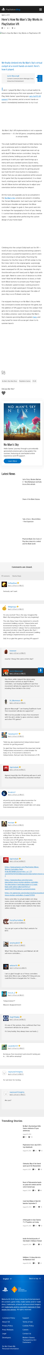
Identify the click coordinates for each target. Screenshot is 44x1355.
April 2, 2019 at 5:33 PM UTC (16, 825)
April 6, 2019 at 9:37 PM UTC (17, 1094)
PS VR (34, 381)
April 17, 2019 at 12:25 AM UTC (18, 968)
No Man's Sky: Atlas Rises (9, 381)
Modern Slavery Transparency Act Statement (29, 1339)
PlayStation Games (25, 381)
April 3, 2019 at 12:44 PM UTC (18, 1019)
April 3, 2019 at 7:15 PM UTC (17, 945)
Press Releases (7, 1329)
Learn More (12, 461)
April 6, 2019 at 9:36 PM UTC (16, 1074)
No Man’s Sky (10, 198)
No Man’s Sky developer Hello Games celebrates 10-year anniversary (32, 1128)
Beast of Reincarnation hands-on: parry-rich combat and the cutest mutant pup (32, 1184)
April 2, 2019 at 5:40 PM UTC (16, 995)
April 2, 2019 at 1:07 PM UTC (16, 585)
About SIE (6, 1322)
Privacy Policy (7, 1326)
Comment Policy (8, 1318)
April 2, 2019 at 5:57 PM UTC (18, 673)
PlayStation (13, 9)
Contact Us (27, 1333)
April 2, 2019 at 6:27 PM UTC (18, 703)
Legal (4, 1333)
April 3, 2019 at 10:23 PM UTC (16, 1048)
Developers (6, 1337)
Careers (25, 1329)
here (35, 317)
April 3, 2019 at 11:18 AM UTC (18, 923)
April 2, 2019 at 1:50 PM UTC (16, 609)
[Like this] (29, 1137)
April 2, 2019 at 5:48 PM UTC (18, 861)
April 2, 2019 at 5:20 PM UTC (16, 795)
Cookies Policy (28, 1326)
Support (26, 1318)
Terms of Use (28, 1322)
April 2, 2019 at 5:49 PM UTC (18, 770)
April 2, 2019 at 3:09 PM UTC (16, 736)
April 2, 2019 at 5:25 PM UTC (18, 653)
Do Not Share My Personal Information (10, 1347)
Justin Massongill (13, 76)
